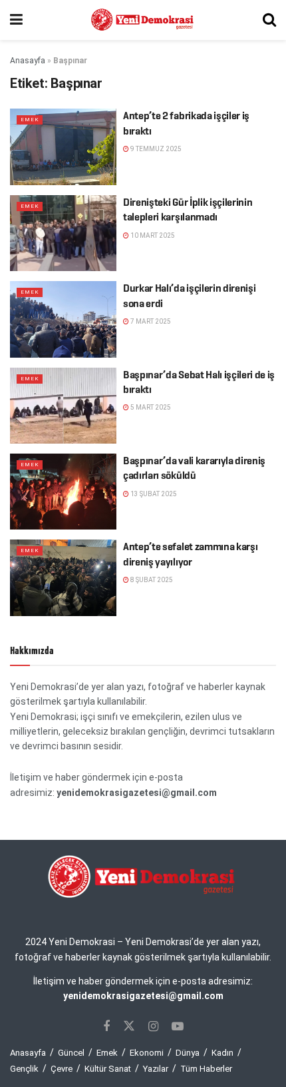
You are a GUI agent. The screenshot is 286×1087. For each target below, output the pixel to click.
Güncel (71, 1053)
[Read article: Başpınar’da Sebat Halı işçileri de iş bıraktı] (63, 406)
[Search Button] (269, 20)
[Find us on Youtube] (178, 1026)
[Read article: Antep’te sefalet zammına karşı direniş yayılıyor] (63, 577)
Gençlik (24, 1069)
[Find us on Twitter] (129, 1026)
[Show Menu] (16, 20)
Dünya (188, 1053)
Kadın (222, 1053)
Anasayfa (27, 60)
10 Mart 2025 (152, 235)
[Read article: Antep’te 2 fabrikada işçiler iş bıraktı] (63, 146)
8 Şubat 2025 (151, 579)
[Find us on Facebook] (106, 1026)
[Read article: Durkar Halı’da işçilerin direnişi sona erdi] (63, 319)
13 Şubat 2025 (153, 494)
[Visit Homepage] (143, 20)
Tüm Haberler (206, 1069)
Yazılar (155, 1069)
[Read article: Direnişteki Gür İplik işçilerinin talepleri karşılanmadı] (63, 233)
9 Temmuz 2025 (155, 149)
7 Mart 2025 (150, 321)
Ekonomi (147, 1053)
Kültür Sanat (107, 1069)
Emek (30, 120)
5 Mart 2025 (150, 407)
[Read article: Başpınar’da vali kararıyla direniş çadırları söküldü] (63, 492)
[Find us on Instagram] (153, 1026)
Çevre (61, 1069)
